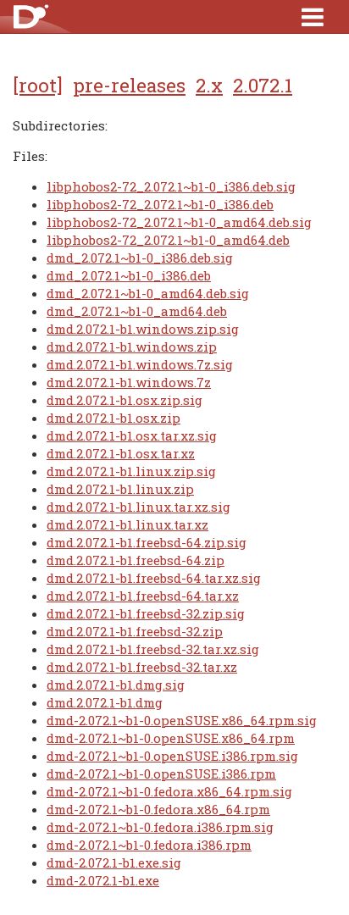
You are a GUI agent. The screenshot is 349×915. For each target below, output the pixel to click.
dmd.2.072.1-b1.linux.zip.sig (131, 471)
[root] (38, 84)
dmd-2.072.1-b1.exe (103, 880)
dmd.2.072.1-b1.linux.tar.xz (127, 524)
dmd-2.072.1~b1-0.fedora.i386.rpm (149, 844)
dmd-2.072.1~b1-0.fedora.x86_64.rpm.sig (169, 791)
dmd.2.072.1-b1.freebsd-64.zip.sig (147, 542)
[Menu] (312, 16)
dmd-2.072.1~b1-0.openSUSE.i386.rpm (161, 773)
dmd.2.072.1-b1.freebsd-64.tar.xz (143, 595)
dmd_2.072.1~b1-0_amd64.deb (137, 310)
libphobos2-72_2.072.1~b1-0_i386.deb (160, 204)
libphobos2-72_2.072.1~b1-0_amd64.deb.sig (179, 222)
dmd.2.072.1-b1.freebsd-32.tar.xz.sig (153, 648)
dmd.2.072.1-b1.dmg (105, 702)
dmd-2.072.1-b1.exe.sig (114, 862)
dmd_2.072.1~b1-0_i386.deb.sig (140, 257)
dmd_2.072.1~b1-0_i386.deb (129, 275)
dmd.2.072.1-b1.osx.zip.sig (124, 399)
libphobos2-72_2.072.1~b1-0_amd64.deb (168, 239)
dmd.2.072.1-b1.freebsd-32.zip (135, 631)
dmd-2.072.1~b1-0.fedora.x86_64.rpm (158, 809)
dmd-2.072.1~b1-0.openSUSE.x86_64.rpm (171, 737)
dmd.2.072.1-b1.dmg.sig (116, 684)
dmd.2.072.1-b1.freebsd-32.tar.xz (142, 666)
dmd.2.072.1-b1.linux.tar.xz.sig (138, 506)
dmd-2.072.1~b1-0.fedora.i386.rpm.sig (160, 826)
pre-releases (129, 84)
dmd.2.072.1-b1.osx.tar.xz (121, 453)
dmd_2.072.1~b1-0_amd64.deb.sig (148, 293)
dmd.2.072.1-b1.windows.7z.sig (140, 364)
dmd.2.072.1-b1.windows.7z (129, 382)
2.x (209, 84)
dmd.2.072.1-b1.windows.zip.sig (143, 328)
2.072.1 (262, 84)
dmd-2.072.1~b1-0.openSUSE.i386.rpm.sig (172, 755)
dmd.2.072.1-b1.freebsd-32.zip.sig (146, 613)
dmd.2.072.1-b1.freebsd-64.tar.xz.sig (154, 577)
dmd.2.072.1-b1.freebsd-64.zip (135, 560)
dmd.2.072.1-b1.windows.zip (132, 346)
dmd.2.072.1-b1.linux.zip (120, 488)
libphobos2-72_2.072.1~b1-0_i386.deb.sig (171, 186)
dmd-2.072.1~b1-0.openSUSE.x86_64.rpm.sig (182, 720)
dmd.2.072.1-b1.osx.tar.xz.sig (132, 435)
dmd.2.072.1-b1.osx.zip (113, 417)
